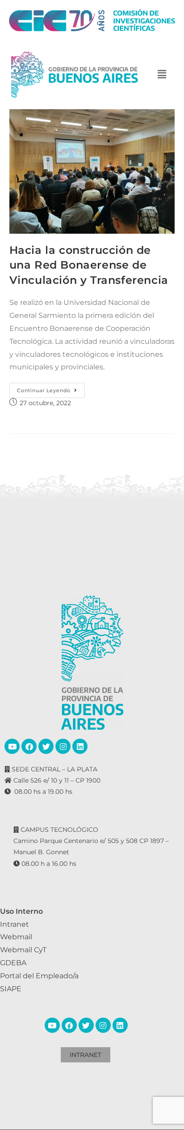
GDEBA (13, 963)
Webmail (16, 937)
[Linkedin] (80, 746)
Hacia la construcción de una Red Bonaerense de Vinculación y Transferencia (88, 265)
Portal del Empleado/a (39, 976)
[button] (162, 74)
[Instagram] (63, 746)
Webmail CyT (23, 950)
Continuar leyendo (51, 388)
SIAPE (10, 988)
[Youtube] (12, 746)
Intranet (14, 924)
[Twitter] (46, 746)
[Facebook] (29, 746)
